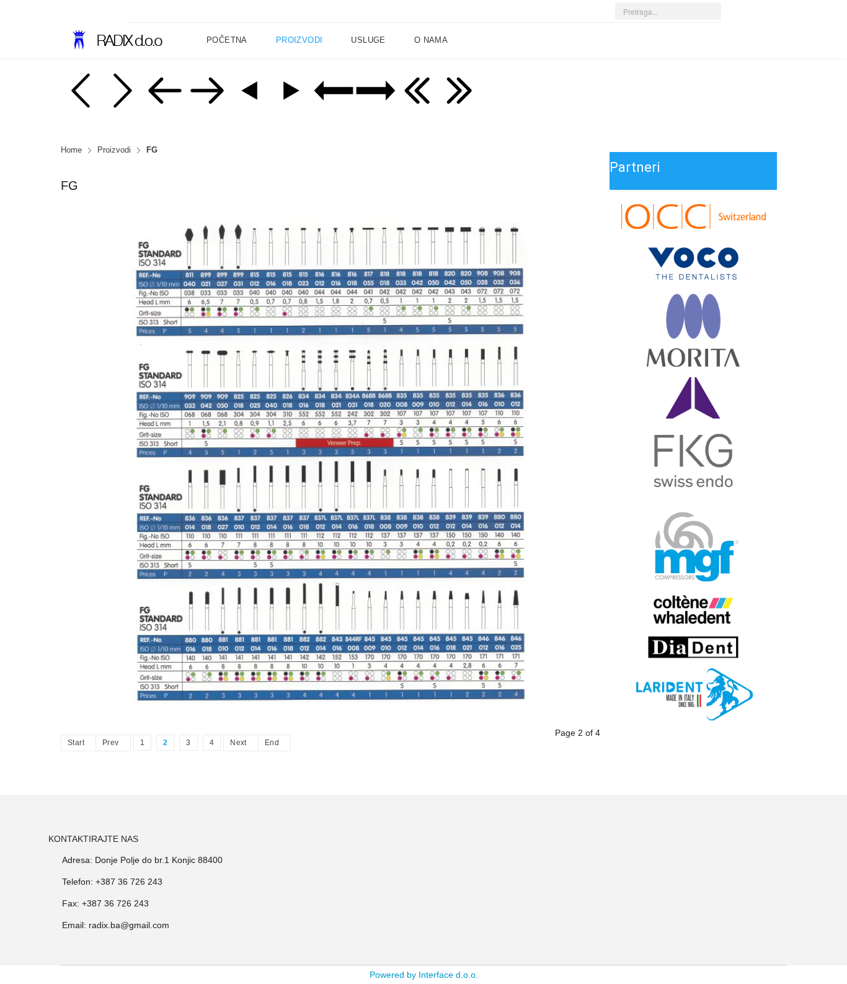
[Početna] (112, 40)
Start (76, 742)
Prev (110, 742)
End (272, 742)
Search (718, 16)
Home (71, 150)
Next (238, 742)
